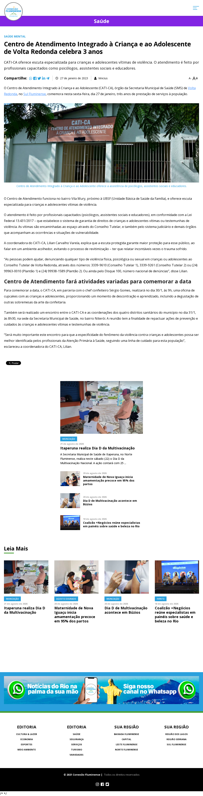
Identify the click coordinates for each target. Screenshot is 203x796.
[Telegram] (47, 78)
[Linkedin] (43, 78)
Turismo (76, 749)
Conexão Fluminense (13, 11)
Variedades (76, 754)
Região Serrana (177, 739)
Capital (126, 739)
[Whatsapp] (30, 78)
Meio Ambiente (26, 749)
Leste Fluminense (126, 744)
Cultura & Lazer (26, 734)
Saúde (76, 734)
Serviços (76, 744)
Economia (26, 739)
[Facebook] (34, 78)
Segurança (77, 739)
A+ (195, 78)
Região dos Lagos (176, 734)
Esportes (26, 744)
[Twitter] (39, 78)
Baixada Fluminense (126, 734)
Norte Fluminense (126, 749)
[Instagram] (97, 784)
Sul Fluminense (34, 94)
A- (190, 78)
